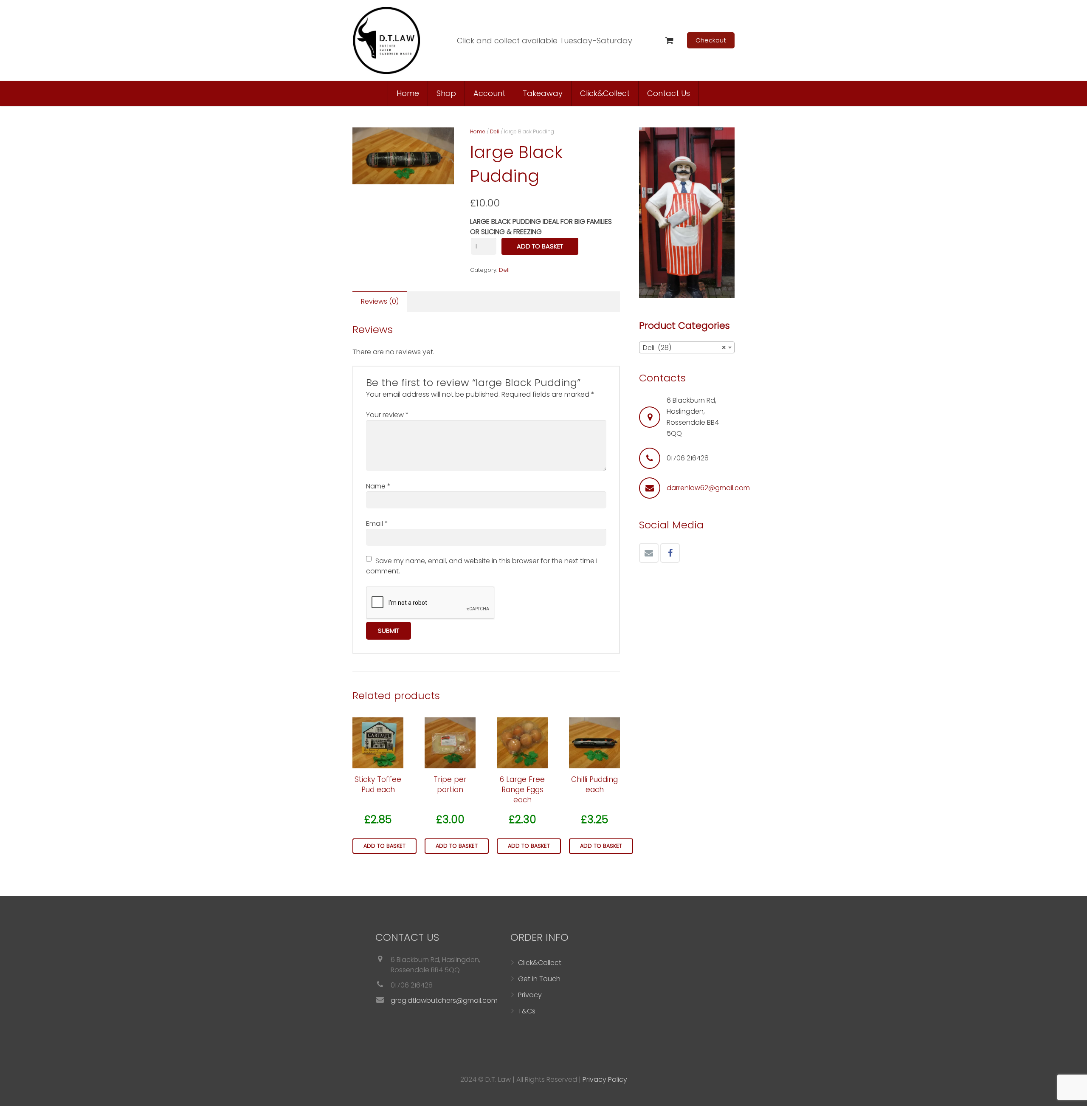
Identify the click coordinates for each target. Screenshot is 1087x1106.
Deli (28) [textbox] (684, 348)
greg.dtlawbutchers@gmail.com (444, 1000)
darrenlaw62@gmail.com (708, 488)
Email (377, 523)
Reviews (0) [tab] (380, 301)
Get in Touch (539, 979)
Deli (494, 131)
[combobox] (687, 347)
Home (477, 131)
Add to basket (540, 246)
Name (378, 486)
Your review (387, 415)
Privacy (530, 995)
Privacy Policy (605, 1079)
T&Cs (526, 1011)
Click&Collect (539, 963)
